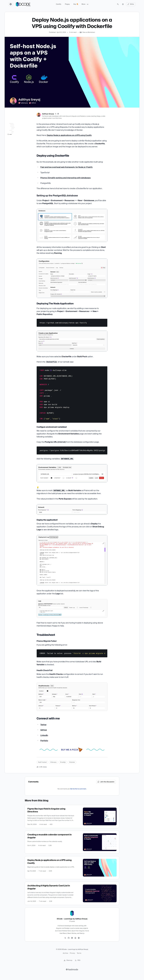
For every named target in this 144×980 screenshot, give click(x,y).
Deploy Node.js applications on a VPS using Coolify (69, 135)
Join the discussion (107, 782)
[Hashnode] (79, 938)
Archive (65, 953)
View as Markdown (88, 32)
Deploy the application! (18, 145)
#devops (53, 762)
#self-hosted (42, 762)
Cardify (58, 4)
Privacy (72, 953)
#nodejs (63, 762)
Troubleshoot (12, 148)
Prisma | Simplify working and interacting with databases (65, 177)
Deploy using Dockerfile (16, 127)
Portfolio (44, 740)
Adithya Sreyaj (48, 114)
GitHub (43, 730)
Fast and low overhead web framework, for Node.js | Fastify (66, 167)
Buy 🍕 (75, 4)
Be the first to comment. (78, 789)
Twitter (43, 724)
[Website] (75, 938)
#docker (72, 762)
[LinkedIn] (58, 114)
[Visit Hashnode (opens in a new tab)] (72, 969)
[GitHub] (69, 938)
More (83, 4)
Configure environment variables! (18, 141)
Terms (79, 953)
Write (132, 4)
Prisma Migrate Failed (18, 151)
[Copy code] (104, 321)
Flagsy (67, 4)
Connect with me (14, 157)
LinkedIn (44, 735)
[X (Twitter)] (56, 114)
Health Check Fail (17, 154)
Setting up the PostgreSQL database (17, 131)
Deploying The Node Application (16, 136)
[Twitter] (65, 938)
